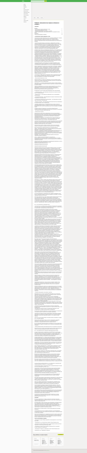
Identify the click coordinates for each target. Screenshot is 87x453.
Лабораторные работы (26, 12)
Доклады (25, 5)
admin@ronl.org (47, 450)
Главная (35, 17)
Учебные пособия (26, 20)
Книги (24, 8)
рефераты (38, 17)
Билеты (25, 4)
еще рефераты (61, 434)
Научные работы (26, 13)
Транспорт (42, 17)
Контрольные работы (26, 9)
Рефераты (25, 16)
